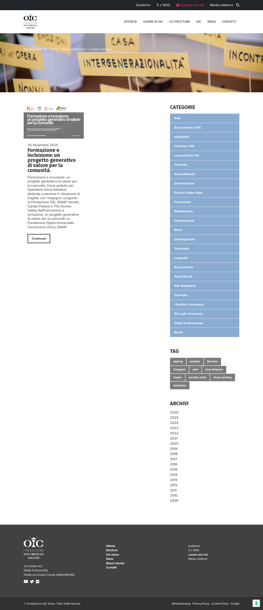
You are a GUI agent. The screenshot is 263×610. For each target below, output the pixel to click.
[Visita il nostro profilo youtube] (26, 581)
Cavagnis (179, 369)
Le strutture (179, 22)
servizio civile (197, 377)
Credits (234, 603)
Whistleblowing (181, 603)
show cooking (222, 377)
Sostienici (143, 5)
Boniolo (212, 361)
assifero (195, 361)
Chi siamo (112, 554)
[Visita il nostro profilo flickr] (38, 581)
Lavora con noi (192, 5)
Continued (39, 239)
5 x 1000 (163, 5)
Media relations (221, 5)
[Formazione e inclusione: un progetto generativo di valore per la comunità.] (54, 122)
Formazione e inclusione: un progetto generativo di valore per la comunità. (52, 160)
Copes (177, 377)
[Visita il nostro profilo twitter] (32, 581)
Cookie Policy (220, 603)
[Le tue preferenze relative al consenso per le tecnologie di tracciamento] (256, 603)
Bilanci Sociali (115, 563)
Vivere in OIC (153, 22)
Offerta (130, 22)
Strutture (112, 550)
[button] (174, 412)
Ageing (178, 361)
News (212, 22)
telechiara (179, 385)
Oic (198, 22)
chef (195, 369)
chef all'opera (214, 369)
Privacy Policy (201, 603)
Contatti (229, 22)
